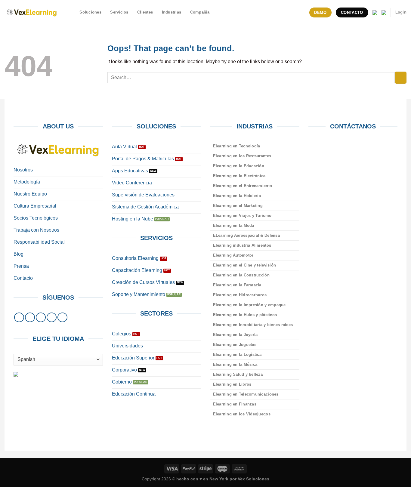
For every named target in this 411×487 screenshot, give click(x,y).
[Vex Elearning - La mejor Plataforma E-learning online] (32, 12)
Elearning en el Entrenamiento (242, 185)
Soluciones (90, 12)
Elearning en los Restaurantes (242, 156)
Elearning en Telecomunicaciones (246, 394)
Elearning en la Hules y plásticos (245, 315)
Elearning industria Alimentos (242, 245)
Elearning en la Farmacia (237, 285)
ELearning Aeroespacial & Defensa (246, 235)
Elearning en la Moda (233, 225)
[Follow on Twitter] (41, 317)
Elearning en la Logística (237, 354)
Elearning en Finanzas (234, 404)
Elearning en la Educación (238, 166)
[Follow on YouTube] (62, 317)
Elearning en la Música (235, 364)
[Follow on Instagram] (30, 317)
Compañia (200, 12)
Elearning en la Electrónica (239, 176)
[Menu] (71, 12)
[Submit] (400, 77)
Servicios (119, 12)
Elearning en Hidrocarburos (240, 295)
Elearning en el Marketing (238, 205)
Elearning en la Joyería (235, 334)
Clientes (145, 12)
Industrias (171, 12)
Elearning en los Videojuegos (241, 414)
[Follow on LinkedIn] (52, 317)
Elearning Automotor (233, 255)
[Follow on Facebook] (19, 317)
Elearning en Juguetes (234, 344)
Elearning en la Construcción (241, 275)
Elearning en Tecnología (236, 146)
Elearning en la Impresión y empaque (249, 305)
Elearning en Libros (232, 384)
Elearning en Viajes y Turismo (242, 215)
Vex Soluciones (253, 478)
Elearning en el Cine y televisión (244, 265)
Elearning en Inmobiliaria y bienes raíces (253, 324)
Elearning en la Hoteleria (237, 195)
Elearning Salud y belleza (238, 374)
